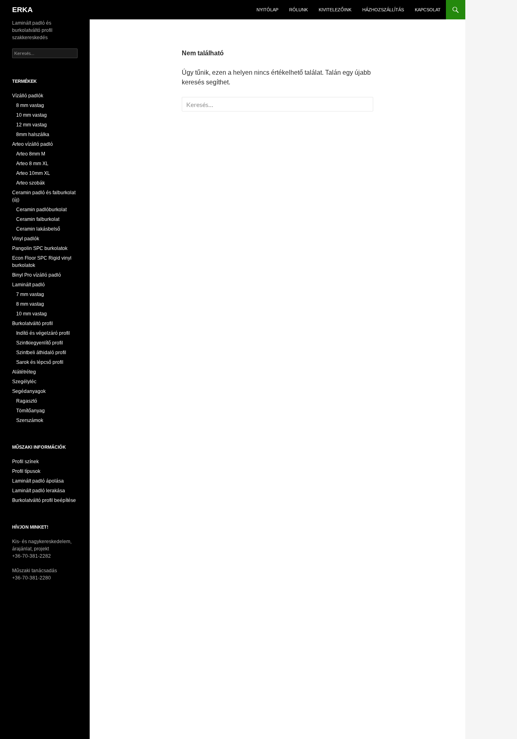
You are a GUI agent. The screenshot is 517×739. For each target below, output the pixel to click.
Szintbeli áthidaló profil (41, 352)
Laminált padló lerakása (38, 490)
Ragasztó (26, 401)
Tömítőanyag (30, 411)
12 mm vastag (31, 125)
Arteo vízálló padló (32, 144)
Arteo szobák (30, 183)
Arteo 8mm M (30, 154)
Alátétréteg (24, 372)
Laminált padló (28, 285)
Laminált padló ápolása (38, 481)
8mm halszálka (32, 134)
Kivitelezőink (335, 9)
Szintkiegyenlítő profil (39, 343)
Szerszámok (29, 420)
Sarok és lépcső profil (39, 362)
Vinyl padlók (25, 238)
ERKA (22, 10)
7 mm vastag (30, 294)
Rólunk (298, 9)
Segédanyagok (29, 391)
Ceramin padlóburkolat (41, 209)
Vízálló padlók (27, 96)
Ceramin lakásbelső (38, 229)
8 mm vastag (30, 105)
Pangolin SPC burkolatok (39, 248)
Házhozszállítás (383, 9)
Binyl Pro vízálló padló (36, 275)
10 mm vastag (31, 115)
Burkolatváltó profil (32, 323)
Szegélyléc (24, 381)
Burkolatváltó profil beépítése (44, 500)
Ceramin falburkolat (37, 219)
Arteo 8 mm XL (32, 163)
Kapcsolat (428, 9)
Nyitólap (267, 9)
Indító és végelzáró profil (43, 333)
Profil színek (25, 461)
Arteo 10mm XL (33, 173)
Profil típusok (26, 471)
